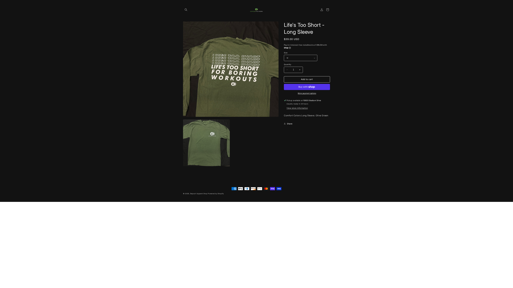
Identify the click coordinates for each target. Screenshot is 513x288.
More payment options (307, 93)
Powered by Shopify (216, 194)
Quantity (287, 64)
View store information (297, 108)
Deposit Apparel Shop (198, 194)
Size (286, 53)
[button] (186, 10)
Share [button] (289, 124)
